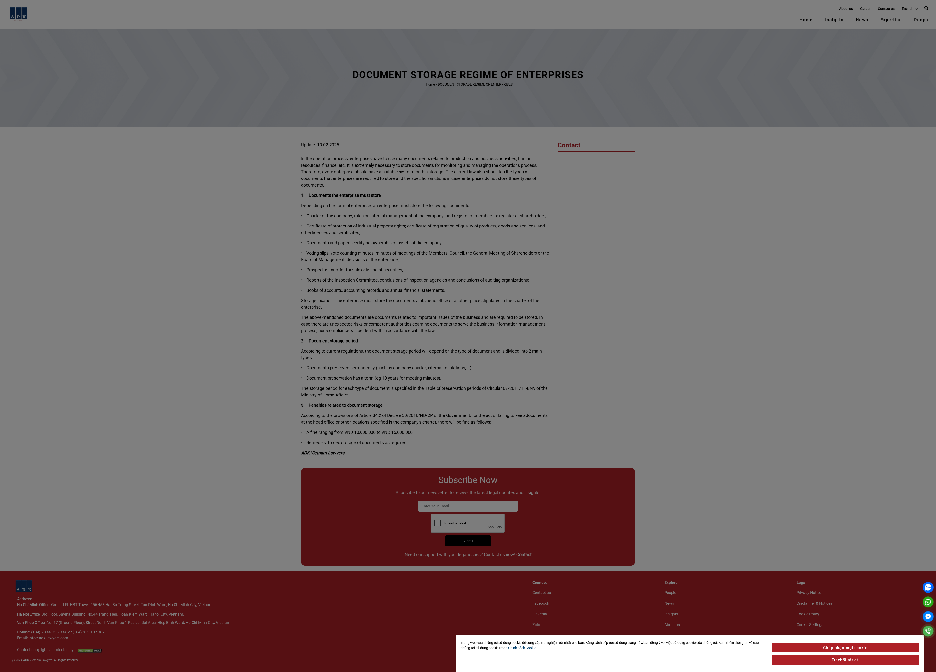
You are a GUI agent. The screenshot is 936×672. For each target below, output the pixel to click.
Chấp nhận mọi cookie (845, 647)
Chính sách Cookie (522, 648)
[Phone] (928, 631)
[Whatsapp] (928, 601)
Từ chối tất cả (845, 660)
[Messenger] (928, 616)
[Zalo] (928, 587)
